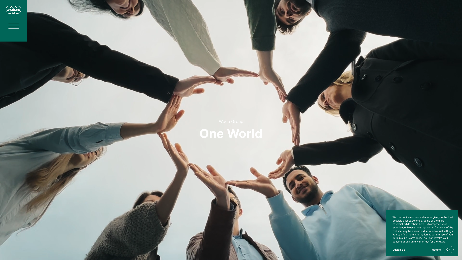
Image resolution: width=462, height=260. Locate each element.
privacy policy (414, 237)
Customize (399, 249)
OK (448, 249)
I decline (436, 249)
